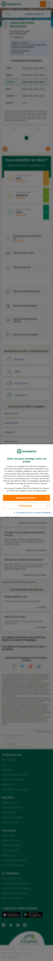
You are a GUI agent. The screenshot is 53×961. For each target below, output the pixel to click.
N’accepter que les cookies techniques (28, 513)
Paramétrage (25, 506)
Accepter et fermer (25, 498)
